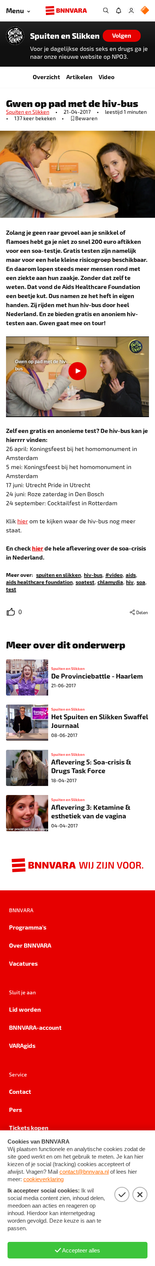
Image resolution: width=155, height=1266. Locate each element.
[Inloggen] (131, 10)
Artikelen (79, 76)
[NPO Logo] (145, 10)
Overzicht (46, 76)
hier (22, 520)
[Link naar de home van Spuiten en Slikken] (15, 36)
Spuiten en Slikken (65, 35)
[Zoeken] (105, 10)
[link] (58, 574)
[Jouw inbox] (118, 11)
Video (106, 76)
